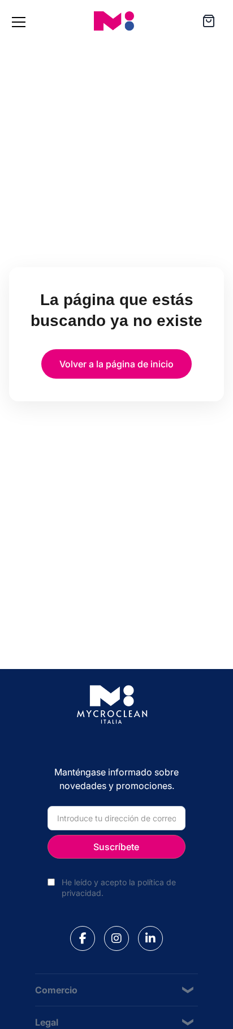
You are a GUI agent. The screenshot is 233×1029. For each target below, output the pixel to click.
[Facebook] (82, 938)
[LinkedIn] (150, 938)
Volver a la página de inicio (116, 364)
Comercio (56, 990)
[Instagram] (116, 938)
